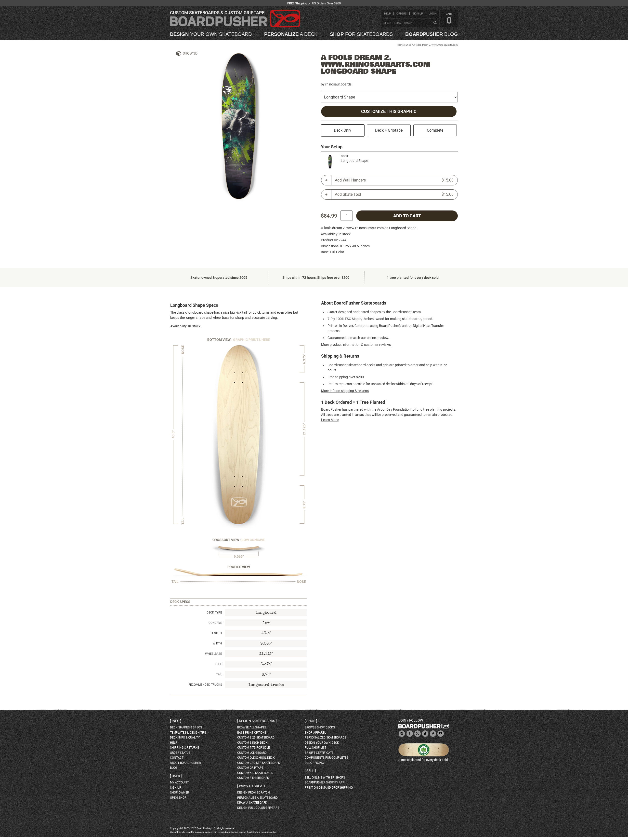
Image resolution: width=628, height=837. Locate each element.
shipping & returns (184, 747)
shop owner (179, 792)
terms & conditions (228, 832)
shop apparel (315, 732)
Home (400, 44)
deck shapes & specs (186, 727)
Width (217, 643)
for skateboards (361, 34)
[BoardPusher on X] (417, 734)
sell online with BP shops (325, 777)
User (176, 776)
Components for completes (326, 757)
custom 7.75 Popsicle (253, 747)
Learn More (330, 420)
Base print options (251, 732)
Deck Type (214, 612)
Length (216, 633)
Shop (408, 44)
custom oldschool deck (256, 757)
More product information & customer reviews (356, 345)
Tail (219, 674)
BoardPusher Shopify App (325, 782)
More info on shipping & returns (345, 391)
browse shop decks (320, 727)
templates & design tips (188, 732)
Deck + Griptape (389, 130)
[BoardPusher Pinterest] (433, 734)
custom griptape (250, 767)
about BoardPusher (185, 763)
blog (431, 34)
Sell (310, 771)
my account (179, 782)
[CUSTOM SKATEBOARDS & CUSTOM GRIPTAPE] (235, 26)
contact (176, 757)
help (387, 13)
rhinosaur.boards (338, 84)
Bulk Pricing (314, 763)
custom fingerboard (253, 778)
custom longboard (252, 752)
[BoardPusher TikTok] (425, 734)
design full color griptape (258, 807)
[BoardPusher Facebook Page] (409, 734)
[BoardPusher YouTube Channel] (440, 734)
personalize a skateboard (257, 797)
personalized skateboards (325, 737)
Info (176, 721)
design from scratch (253, 792)
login (433, 13)
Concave (215, 623)
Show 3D (190, 53)
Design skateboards (257, 721)
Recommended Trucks (205, 684)
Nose (218, 664)
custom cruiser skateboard (258, 763)
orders (401, 13)
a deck (290, 34)
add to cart (407, 215)
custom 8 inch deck (252, 742)
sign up (417, 13)
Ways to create (252, 786)
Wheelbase (213, 654)
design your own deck (322, 742)
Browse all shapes (251, 727)
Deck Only (342, 130)
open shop (178, 797)
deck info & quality (185, 737)
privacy (243, 832)
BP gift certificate (319, 752)
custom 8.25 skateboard (256, 737)
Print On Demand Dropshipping (329, 787)
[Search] (435, 23)
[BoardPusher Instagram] (402, 734)
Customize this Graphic (389, 111)
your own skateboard (211, 34)
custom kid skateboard (255, 773)
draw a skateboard (252, 802)
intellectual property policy (262, 832)
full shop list (315, 747)
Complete (435, 130)
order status (180, 752)
